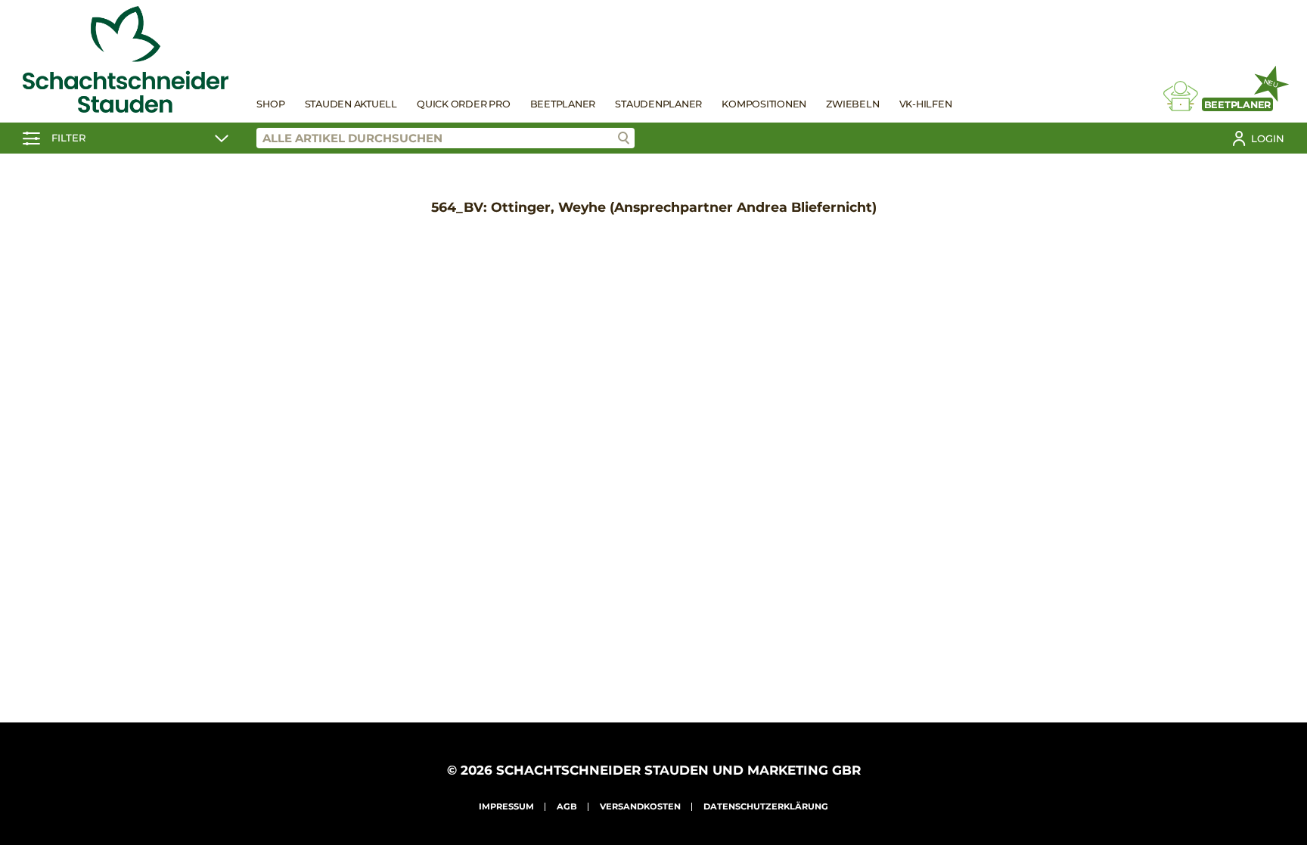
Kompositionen (764, 104)
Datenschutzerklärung (765, 806)
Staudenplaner (658, 104)
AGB (567, 806)
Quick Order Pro (463, 104)
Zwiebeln (852, 104)
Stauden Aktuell (351, 104)
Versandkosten (640, 806)
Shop (270, 104)
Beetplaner (563, 104)
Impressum (506, 806)
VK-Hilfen (925, 104)
